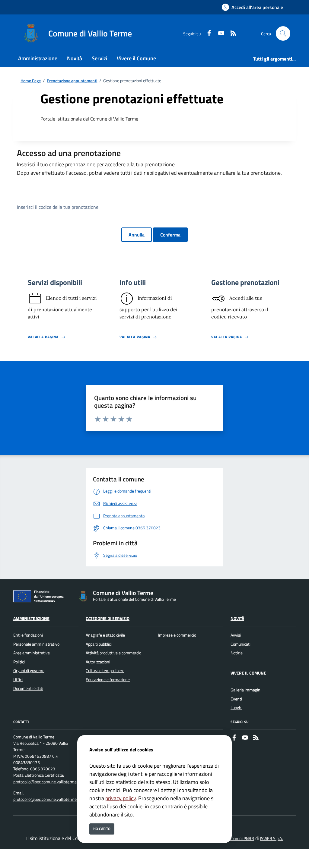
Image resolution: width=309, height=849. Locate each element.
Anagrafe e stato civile (105, 635)
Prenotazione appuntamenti (72, 81)
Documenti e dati (28, 688)
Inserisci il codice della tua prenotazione (57, 207)
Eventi (236, 699)
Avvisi (236, 635)
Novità (237, 618)
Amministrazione (31, 618)
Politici (19, 662)
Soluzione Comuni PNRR (232, 838)
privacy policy (120, 798)
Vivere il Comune (248, 673)
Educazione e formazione (108, 679)
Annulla (137, 234)
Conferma (170, 234)
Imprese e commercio (177, 635)
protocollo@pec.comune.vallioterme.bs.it (49, 782)
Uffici (18, 679)
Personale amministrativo (36, 644)
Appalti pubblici (99, 644)
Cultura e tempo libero (105, 670)
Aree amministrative (31, 653)
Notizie (237, 653)
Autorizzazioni (98, 662)
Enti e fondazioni (28, 635)
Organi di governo (28, 670)
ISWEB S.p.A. (271, 838)
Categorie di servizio (107, 618)
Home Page (31, 81)
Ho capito (101, 829)
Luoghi (236, 707)
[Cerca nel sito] (283, 33)
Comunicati (240, 644)
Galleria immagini (246, 690)
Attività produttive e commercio (113, 653)
